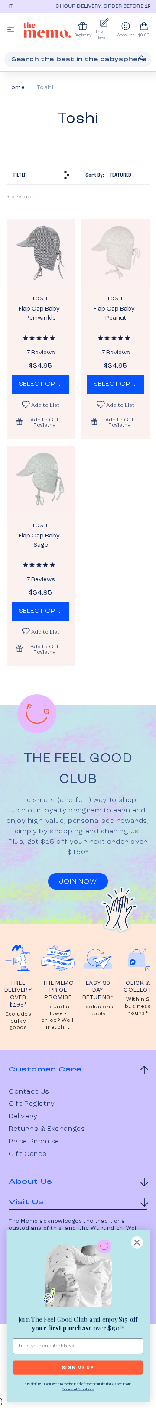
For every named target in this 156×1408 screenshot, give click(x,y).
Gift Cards (28, 1154)
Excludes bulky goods (18, 1021)
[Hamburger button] (10, 30)
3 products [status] (22, 197)
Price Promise (34, 1141)
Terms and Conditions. (78, 1389)
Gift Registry (32, 1104)
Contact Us (29, 1091)
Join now (78, 881)
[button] (40, 421)
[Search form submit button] (142, 58)
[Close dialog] (136, 1242)
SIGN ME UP (78, 1367)
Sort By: (108, 175)
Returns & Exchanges (47, 1129)
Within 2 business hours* (138, 1006)
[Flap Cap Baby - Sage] (40, 480)
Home (15, 87)
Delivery (23, 1116)
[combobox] (78, 59)
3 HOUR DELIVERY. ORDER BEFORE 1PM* (92, 6)
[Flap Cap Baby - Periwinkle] (40, 253)
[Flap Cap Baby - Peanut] (115, 253)
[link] (78, 1274)
